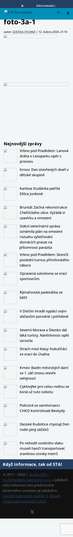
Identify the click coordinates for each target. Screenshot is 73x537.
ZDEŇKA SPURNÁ (24, 32)
